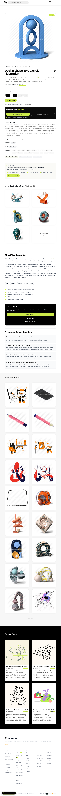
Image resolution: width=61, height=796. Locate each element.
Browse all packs (37, 156)
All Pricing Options (30, 760)
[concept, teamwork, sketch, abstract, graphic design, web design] (44, 472)
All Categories (8, 767)
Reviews (28, 766)
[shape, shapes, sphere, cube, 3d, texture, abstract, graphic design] (44, 198)
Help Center (29, 769)
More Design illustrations (25, 156)
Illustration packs (11, 66)
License (38, 752)
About (27, 752)
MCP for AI (17, 780)
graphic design (49, 150)
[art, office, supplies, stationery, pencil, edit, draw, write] (17, 420)
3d (37, 150)
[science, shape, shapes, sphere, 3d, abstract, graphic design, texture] (17, 549)
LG (25, 95)
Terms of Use (40, 760)
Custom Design (19, 775)
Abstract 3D (18, 66)
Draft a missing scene (30, 321)
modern (46, 152)
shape (14, 150)
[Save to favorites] (54, 71)
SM (15, 95)
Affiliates (28, 763)
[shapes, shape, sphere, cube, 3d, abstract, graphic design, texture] (44, 216)
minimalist (36, 152)
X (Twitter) (49, 752)
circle (23, 150)
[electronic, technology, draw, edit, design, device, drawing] (44, 394)
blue (41, 152)
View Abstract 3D (30, 314)
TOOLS (16, 750)
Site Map (39, 766)
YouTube (49, 760)
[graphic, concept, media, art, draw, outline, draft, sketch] (17, 394)
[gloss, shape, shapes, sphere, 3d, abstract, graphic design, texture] (44, 575)
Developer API (18, 778)
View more (30, 618)
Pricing (27, 758)
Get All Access (30, 318)
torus (19, 150)
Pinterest (49, 763)
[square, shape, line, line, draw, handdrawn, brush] (17, 498)
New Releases (8, 762)
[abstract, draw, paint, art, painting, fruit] (44, 446)
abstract (42, 150)
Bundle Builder (18, 783)
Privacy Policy (40, 755)
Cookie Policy (40, 758)
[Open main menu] (56, 2)
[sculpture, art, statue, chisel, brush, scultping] (17, 472)
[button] (50, 2)
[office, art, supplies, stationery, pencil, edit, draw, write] (44, 420)
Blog (27, 755)
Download (12, 100)
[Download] (26, 403)
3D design (20, 152)
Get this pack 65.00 (18, 114)
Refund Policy (40, 763)
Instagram (49, 755)
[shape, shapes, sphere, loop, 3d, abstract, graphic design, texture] (17, 524)
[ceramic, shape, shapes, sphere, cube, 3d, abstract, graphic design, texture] (17, 601)
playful (51, 152)
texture (14, 152)
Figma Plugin (18, 762)
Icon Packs (7, 756)
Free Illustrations (9, 759)
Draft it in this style (26, 104)
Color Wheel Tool (19, 769)
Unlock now (22, 84)
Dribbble (49, 758)
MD (20, 95)
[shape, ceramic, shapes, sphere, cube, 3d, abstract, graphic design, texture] (17, 198)
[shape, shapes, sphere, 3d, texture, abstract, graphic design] (17, 234)
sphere (33, 150)
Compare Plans (19, 786)
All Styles (7, 770)
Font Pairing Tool (19, 772)
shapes (28, 150)
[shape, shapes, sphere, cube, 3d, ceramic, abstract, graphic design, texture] (44, 524)
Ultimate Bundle (8, 772)
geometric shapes (28, 152)
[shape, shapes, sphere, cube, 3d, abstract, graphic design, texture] (44, 498)
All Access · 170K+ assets (43, 114)
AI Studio (18, 752)
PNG (8, 95)
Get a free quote (12, 175)
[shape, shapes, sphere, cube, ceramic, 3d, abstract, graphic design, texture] (17, 216)
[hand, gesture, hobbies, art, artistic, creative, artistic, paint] (44, 601)
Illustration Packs (9, 753)
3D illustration (12, 146)
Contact (28, 771)
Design (13, 142)
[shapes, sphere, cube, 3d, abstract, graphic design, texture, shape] (44, 549)
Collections (7, 764)
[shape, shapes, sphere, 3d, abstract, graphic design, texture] (17, 575)
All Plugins (17, 760)
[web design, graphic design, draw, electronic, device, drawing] (17, 446)
